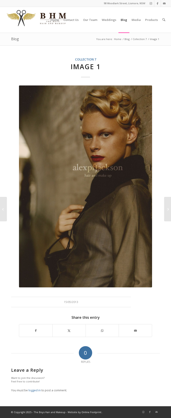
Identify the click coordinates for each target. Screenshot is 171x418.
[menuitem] (54, 20)
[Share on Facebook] (35, 330)
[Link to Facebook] (157, 3)
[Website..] (85, 186)
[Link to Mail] (164, 3)
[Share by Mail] (135, 330)
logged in (34, 390)
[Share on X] (69, 330)
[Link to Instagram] (151, 3)
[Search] (163, 20)
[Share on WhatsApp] (102, 330)
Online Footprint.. (92, 412)
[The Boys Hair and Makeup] (36, 20)
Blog (15, 38)
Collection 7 (85, 59)
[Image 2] (167, 209)
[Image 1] (3, 209)
